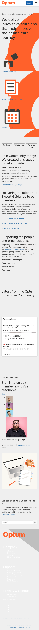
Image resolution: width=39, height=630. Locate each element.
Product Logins (12, 581)
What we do (19, 145)
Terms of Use (12, 597)
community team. (8, 514)
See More (7, 354)
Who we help (31, 146)
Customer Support (13, 571)
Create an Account (24, 445)
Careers (10, 555)
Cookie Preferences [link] (10, 600)
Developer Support (14, 573)
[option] (8, 146)
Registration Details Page (14, 249)
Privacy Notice (12, 595)
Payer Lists (11, 579)
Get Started (6, 145)
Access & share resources (12, 100)
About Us (10, 551)
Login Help (17, 184)
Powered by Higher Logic (19, 627)
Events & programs (9, 127)
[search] (35, 522)
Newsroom (11, 553)
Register (10, 184)
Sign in (4, 394)
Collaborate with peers (11, 71)
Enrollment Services (14, 577)
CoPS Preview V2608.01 (12, 336)
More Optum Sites (13, 557)
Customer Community (14, 575)
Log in (29, 3)
